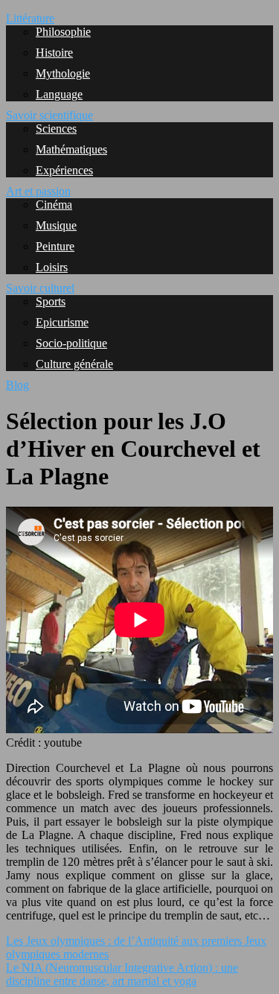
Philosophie (63, 31)
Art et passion (38, 191)
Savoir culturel (40, 288)
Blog (17, 385)
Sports (50, 301)
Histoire (54, 52)
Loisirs (52, 267)
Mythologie (63, 73)
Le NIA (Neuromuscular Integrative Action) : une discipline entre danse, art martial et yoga (122, 974)
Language (59, 94)
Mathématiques (71, 149)
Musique (56, 225)
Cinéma (54, 204)
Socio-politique (71, 343)
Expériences (64, 170)
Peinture (55, 246)
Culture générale (74, 364)
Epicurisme (62, 322)
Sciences (56, 128)
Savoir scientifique (49, 115)
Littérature (30, 18)
